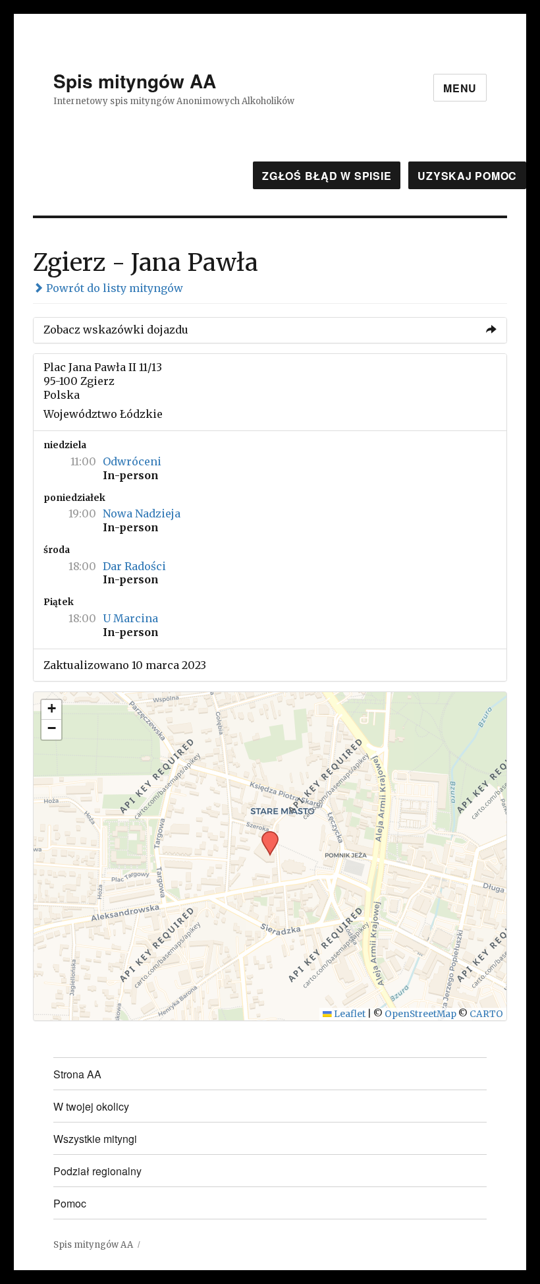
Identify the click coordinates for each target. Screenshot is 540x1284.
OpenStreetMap (420, 1014)
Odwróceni (132, 461)
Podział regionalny (97, 1171)
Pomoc (69, 1203)
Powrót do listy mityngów (113, 288)
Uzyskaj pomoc (467, 175)
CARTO (486, 1014)
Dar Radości (134, 566)
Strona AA (77, 1074)
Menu (460, 88)
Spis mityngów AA (134, 80)
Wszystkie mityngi (95, 1138)
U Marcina (130, 618)
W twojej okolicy (91, 1106)
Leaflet (348, 1014)
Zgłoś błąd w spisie (326, 175)
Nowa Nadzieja (141, 513)
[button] (265, 835)
